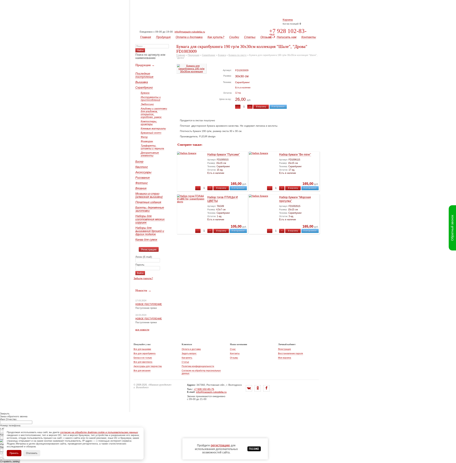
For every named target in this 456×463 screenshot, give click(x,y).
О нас (233, 349)
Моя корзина (284, 358)
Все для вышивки (142, 349)
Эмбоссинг (147, 104)
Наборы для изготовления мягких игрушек (150, 219)
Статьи (249, 37)
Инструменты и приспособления (151, 98)
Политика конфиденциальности (198, 366)
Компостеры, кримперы (149, 123)
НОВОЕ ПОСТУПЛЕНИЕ (148, 304)
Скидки (234, 37)
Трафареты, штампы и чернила (152, 147)
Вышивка (141, 82)
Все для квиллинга (143, 362)
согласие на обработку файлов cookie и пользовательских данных (99, 432)
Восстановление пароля (290, 353)
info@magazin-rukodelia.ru (190, 31)
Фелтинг (141, 182)
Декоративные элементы (150, 154)
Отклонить (31, 453)
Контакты (308, 37)
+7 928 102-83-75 (288, 33)
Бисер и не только (143, 358)
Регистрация (148, 249)
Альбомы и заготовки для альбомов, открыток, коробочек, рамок (154, 112)
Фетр (144, 137)
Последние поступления (144, 75)
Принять (14, 453)
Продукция (163, 37)
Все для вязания (142, 370)
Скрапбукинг (144, 87)
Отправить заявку (10, 461)
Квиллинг (141, 166)
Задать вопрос (189, 353)
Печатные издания (148, 202)
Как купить (187, 358)
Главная (145, 37)
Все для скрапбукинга (145, 353)
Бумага (145, 92)
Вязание (141, 188)
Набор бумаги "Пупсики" (223, 154)
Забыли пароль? (143, 278)
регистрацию (220, 445)
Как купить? (216, 37)
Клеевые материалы (153, 128)
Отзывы (266, 37)
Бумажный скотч (151, 132)
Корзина (288, 19)
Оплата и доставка (189, 37)
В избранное (278, 106)
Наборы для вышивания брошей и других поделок (149, 231)
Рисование (142, 177)
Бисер (139, 161)
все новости (142, 329)
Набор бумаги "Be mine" (295, 154)
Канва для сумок (146, 239)
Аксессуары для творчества (148, 366)
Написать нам (286, 37)
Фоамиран (147, 141)
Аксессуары (143, 172)
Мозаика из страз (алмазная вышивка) (149, 195)
